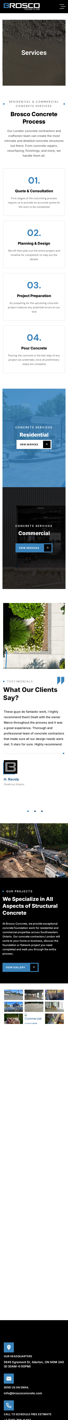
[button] (28, 811)
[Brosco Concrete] (21, 6)
